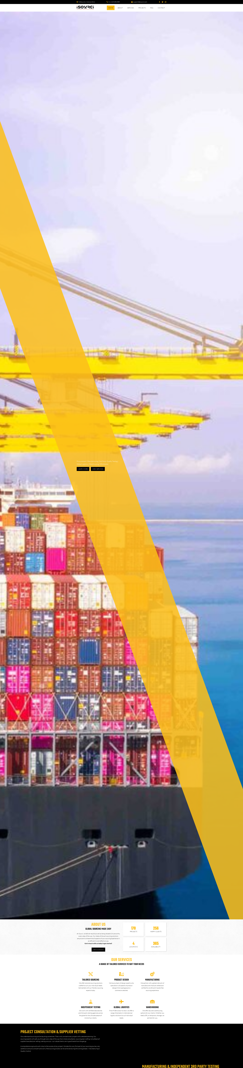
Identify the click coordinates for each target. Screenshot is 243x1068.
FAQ (151, 8)
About (120, 8)
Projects (142, 8)
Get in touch (98, 950)
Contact (161, 8)
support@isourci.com (140, 2)
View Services (97, 469)
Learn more (83, 469)
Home (110, 8)
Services (130, 8)
